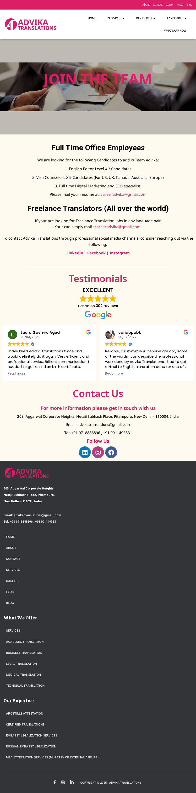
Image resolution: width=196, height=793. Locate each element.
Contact (158, 4)
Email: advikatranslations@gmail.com (98, 424)
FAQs (180, 4)
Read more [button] (17, 373)
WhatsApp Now (175, 30)
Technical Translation (25, 685)
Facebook (96, 253)
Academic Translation (25, 642)
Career (170, 4)
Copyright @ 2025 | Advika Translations (111, 782)
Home (92, 18)
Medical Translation (23, 674)
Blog (189, 4)
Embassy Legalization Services (31, 735)
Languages (175, 18)
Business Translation (24, 652)
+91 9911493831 (117, 432)
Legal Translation (21, 663)
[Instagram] (98, 452)
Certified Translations (25, 724)
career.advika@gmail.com (124, 194)
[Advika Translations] (30, 24)
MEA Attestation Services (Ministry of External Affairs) (52, 757)
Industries (144, 18)
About (146, 4)
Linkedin (72, 782)
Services (115, 18)
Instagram (63, 782)
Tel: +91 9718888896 (82, 432)
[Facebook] (111, 452)
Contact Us (98, 393)
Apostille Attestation (24, 713)
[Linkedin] (85, 452)
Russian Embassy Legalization (31, 746)
